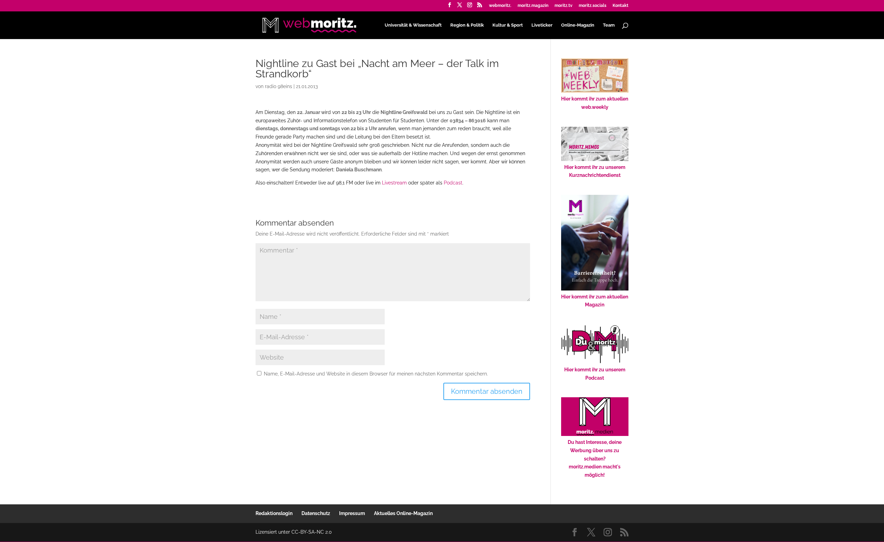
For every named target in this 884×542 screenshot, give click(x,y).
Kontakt (620, 5)
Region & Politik (467, 25)
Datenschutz (315, 513)
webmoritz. (500, 5)
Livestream (394, 183)
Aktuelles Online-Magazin (403, 513)
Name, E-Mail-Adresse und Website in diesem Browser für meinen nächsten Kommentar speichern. (376, 374)
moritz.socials (592, 5)
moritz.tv (564, 5)
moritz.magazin (533, 5)
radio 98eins (278, 86)
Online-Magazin (577, 25)
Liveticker (541, 25)
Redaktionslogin (274, 513)
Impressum (352, 513)
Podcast (453, 183)
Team (609, 25)
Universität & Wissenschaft (413, 25)
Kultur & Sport (507, 25)
